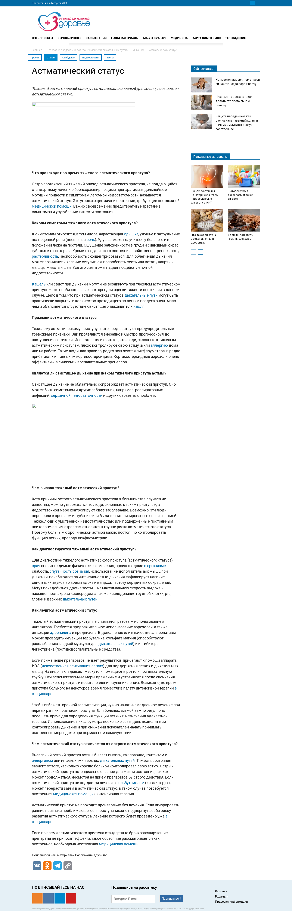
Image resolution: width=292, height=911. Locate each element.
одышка (131, 234)
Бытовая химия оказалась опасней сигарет (240, 194)
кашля (139, 306)
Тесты (110, 57)
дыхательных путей (80, 599)
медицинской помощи (52, 206)
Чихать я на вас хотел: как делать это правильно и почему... (234, 101)
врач (36, 565)
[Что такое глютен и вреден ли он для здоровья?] (207, 220)
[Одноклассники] (242, 3)
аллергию (159, 345)
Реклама (221, 891)
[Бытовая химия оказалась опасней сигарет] (244, 176)
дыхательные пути (141, 295)
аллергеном (42, 760)
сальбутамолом (130, 782)
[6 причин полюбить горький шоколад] (244, 220)
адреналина (60, 632)
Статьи (51, 57)
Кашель (39, 284)
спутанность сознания (69, 571)
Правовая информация (231, 901)
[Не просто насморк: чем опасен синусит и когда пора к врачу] (201, 84)
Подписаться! (171, 898)
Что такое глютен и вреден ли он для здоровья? (204, 238)
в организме (155, 565)
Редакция (221, 896)
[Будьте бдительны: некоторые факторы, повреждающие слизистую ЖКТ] (207, 176)
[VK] (247, 3)
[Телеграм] (252, 3)
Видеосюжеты (90, 57)
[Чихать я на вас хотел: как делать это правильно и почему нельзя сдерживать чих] (201, 102)
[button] (255, 36)
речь (91, 239)
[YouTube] (257, 3)
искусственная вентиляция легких (72, 666)
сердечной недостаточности (76, 395)
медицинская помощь (73, 794)
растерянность (45, 256)
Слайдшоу (68, 57)
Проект (35, 57)
